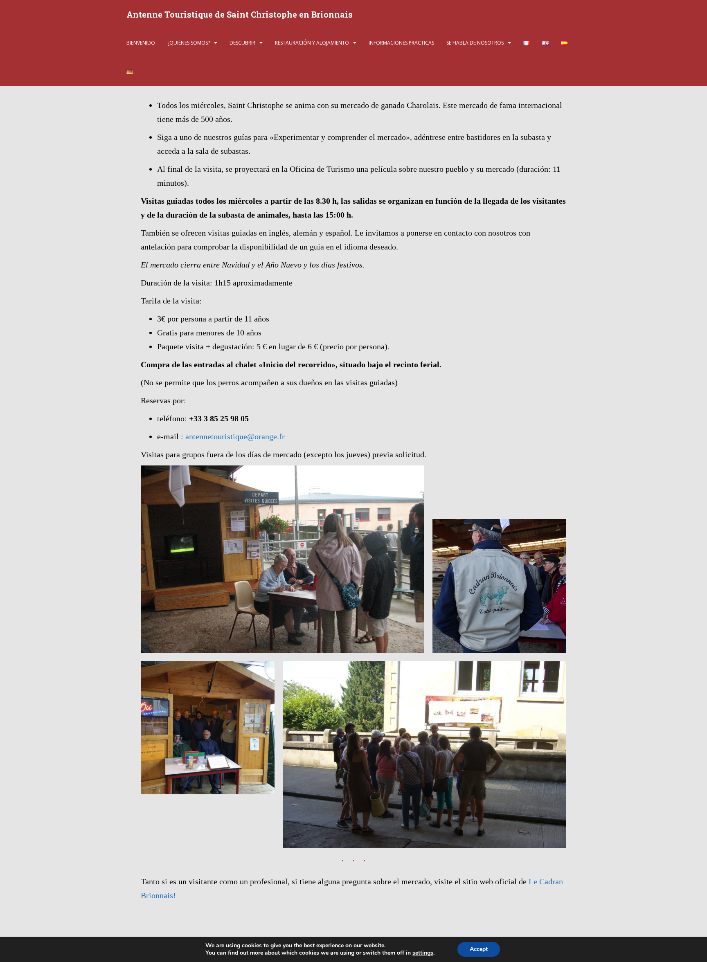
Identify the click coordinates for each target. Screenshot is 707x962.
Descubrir (242, 42)
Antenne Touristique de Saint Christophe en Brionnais (239, 14)
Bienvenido (140, 42)
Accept (479, 949)
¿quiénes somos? (188, 42)
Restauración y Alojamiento (312, 42)
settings (422, 953)
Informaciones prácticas (401, 42)
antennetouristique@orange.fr (235, 436)
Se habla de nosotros (475, 42)
